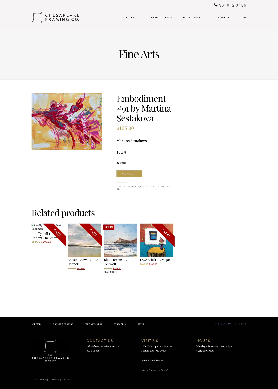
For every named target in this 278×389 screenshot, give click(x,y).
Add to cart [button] (39, 246)
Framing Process (158, 17)
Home (243, 17)
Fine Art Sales (191, 17)
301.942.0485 (232, 5)
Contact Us (221, 17)
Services (128, 17)
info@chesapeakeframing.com (103, 346)
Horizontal (133, 186)
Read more (110, 272)
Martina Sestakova (149, 186)
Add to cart (129, 173)
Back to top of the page (232, 324)
